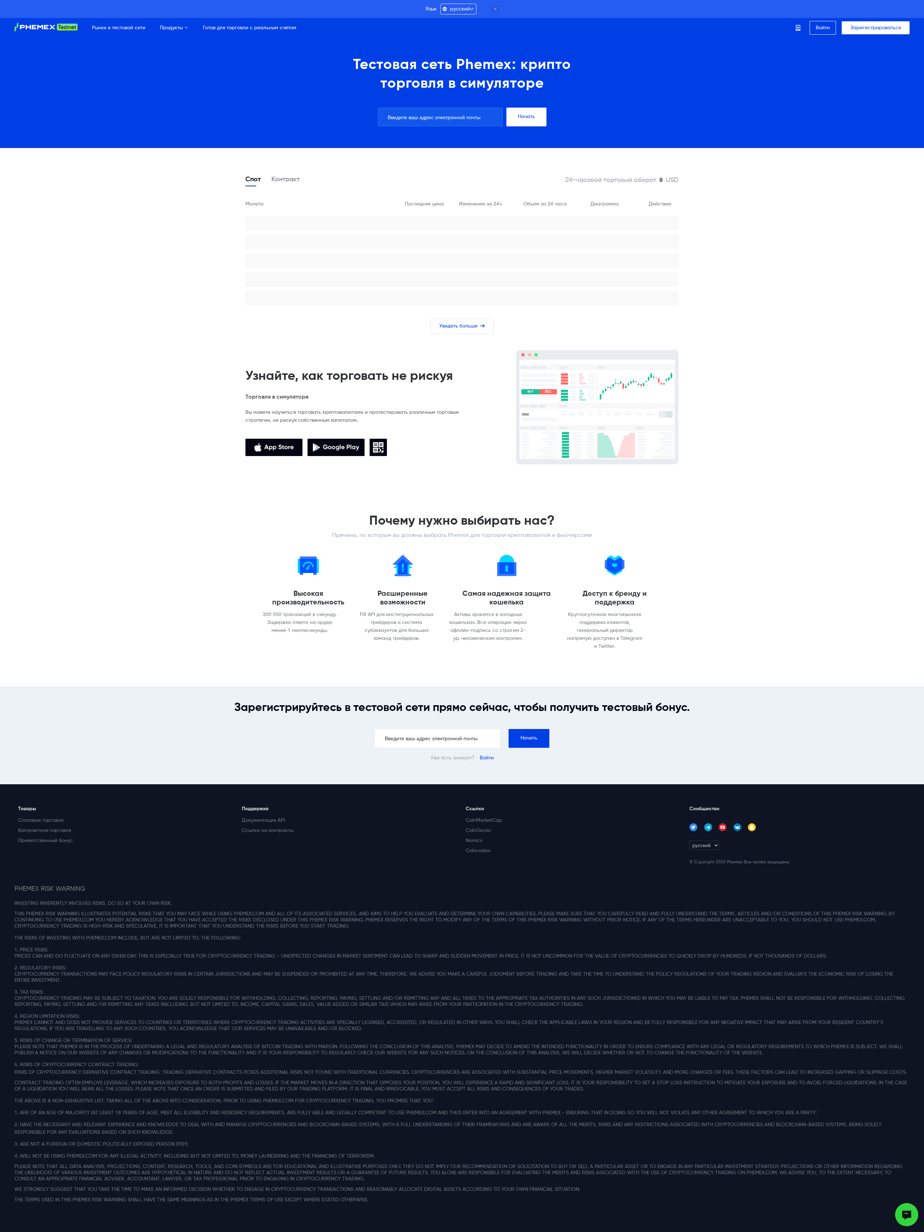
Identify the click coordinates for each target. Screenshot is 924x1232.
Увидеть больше (462, 326)
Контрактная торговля (41, 830)
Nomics (474, 840)
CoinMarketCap (484, 820)
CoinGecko (478, 830)
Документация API (263, 820)
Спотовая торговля (41, 820)
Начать (526, 116)
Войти (487, 757)
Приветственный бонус (41, 840)
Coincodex (478, 850)
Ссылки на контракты (265, 830)
